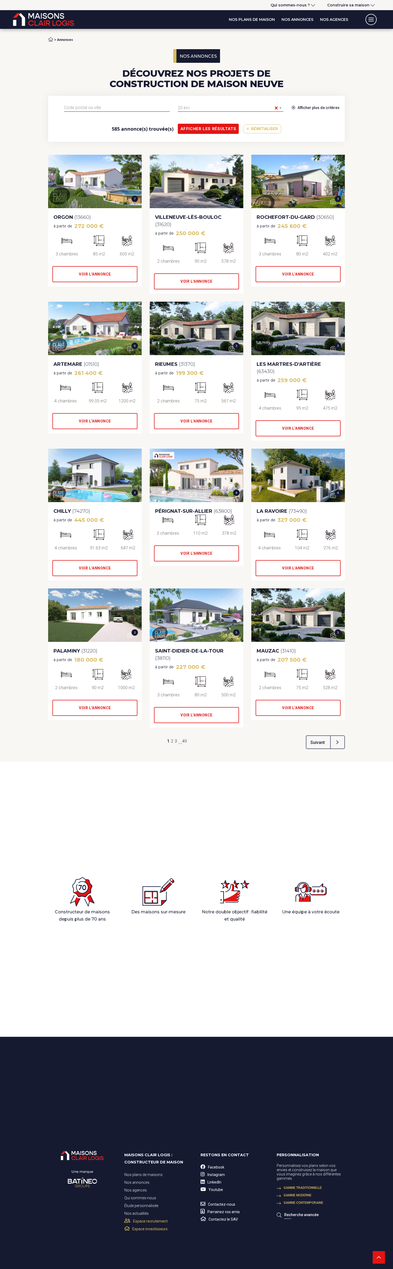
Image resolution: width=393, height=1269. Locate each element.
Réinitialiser (264, 129)
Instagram (216, 1175)
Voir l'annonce (95, 274)
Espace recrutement (150, 1221)
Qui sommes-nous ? (290, 5)
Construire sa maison (348, 5)
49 (184, 741)
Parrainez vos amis (223, 1212)
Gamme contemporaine (303, 1203)
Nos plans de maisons (143, 1175)
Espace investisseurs (150, 1229)
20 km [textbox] (228, 108)
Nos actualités (136, 1213)
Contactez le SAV (223, 1219)
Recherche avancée (301, 1215)
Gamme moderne (297, 1195)
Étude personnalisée (141, 1206)
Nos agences (334, 19)
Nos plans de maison (252, 19)
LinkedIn (214, 1182)
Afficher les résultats (208, 128)
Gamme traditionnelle (303, 1188)
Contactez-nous (221, 1204)
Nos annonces (297, 19)
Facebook (216, 1167)
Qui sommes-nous (140, 1198)
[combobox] (117, 108)
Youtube (216, 1189)
